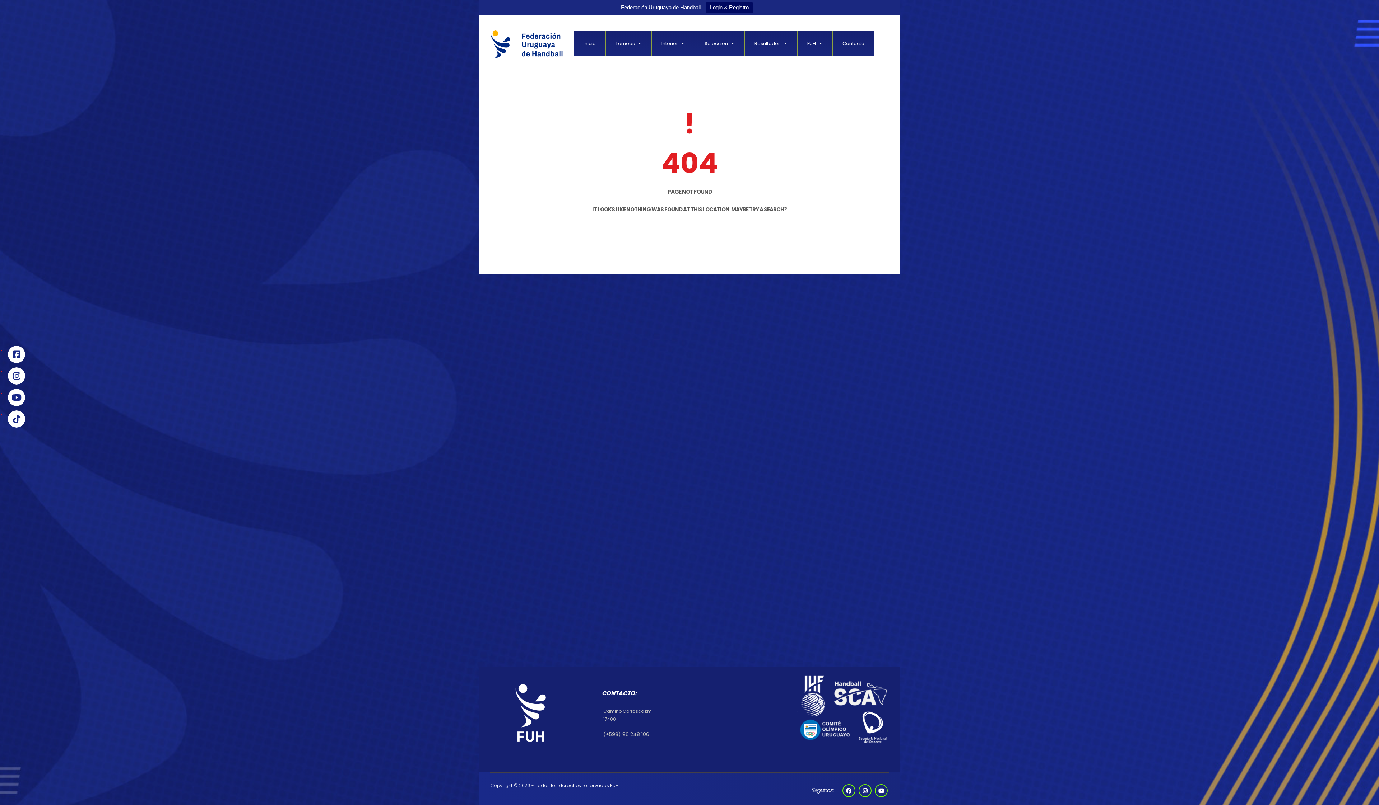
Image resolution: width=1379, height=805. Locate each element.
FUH (811, 43)
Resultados (767, 43)
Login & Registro (729, 7)
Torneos (625, 43)
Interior (669, 43)
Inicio (590, 43)
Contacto (853, 43)
